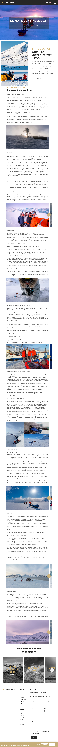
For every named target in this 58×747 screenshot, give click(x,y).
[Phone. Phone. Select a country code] (45, 711)
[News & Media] (26, 697)
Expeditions (23, 699)
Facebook (22, 717)
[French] (50, 3)
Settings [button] (38, 744)
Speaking (22, 695)
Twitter (22, 719)
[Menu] (55, 2)
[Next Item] (49, 356)
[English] (46, 3)
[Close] (56, 744)
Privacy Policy (26, 745)
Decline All (44, 744)
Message (33, 721)
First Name (33, 701)
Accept (51, 744)
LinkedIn (22, 715)
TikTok (22, 724)
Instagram (22, 713)
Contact (22, 703)
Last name (46, 701)
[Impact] (26, 701)
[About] (26, 693)
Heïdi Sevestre (9, 2)
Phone (44, 708)
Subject (33, 714)
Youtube (22, 722)
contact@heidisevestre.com (36, 694)
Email (32, 708)
